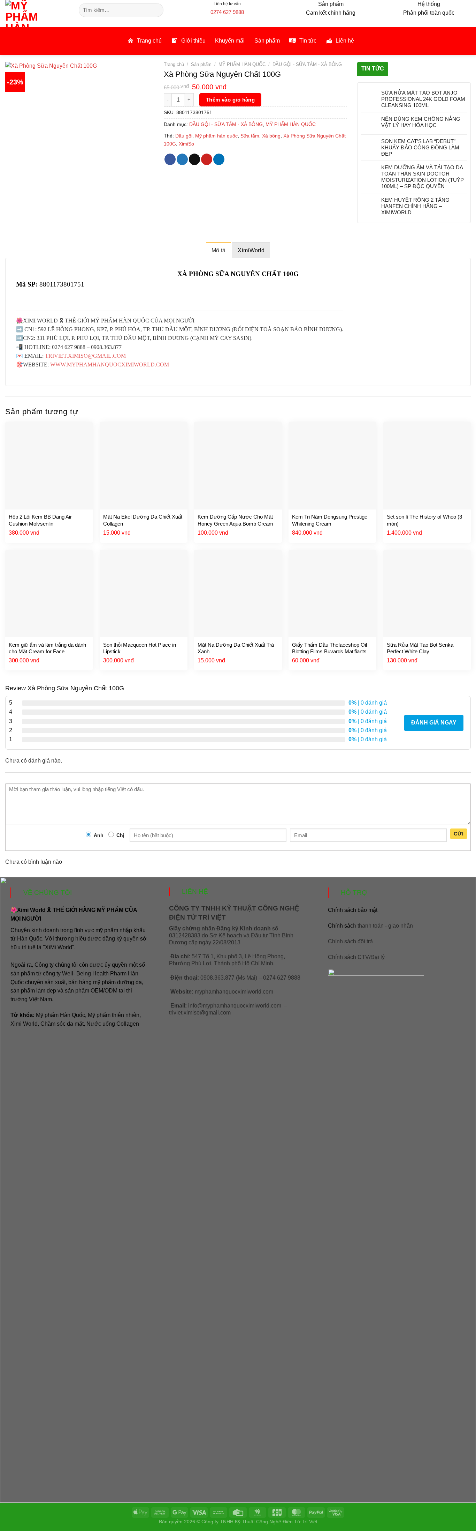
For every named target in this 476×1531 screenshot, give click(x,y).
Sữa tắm (249, 136)
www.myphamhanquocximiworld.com (109, 364)
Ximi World (24, 1024)
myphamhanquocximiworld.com (234, 992)
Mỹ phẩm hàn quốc (216, 136)
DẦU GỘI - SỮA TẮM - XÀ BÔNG (307, 64)
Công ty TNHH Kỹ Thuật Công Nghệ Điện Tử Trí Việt (259, 1521)
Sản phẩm (201, 64)
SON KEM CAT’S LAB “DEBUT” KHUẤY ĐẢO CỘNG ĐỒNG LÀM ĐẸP (420, 147)
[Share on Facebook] (170, 159)
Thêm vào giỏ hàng (230, 100)
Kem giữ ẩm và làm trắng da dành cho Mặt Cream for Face (47, 648)
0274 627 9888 (227, 12)
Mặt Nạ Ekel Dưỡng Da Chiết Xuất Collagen (142, 520)
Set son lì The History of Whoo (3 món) (424, 520)
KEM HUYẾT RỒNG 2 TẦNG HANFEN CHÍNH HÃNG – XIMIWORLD (415, 206)
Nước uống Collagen (112, 1024)
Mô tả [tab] (219, 250)
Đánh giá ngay (433, 723)
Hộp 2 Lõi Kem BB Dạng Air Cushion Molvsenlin (40, 520)
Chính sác (370, 926)
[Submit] (157, 10)
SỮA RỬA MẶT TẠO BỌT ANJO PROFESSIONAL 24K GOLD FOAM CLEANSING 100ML (423, 99)
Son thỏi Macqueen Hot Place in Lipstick (139, 648)
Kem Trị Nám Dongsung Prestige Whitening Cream (329, 520)
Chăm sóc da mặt (62, 1024)
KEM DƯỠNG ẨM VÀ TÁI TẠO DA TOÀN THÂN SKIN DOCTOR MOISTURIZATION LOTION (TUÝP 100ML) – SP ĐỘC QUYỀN (422, 176)
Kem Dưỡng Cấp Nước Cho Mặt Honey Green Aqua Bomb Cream (235, 520)
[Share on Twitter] (182, 159)
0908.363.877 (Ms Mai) (228, 978)
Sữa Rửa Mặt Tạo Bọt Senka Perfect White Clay (420, 648)
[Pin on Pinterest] (206, 159)
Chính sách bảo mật (352, 910)
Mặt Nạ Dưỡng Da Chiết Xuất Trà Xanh (236, 648)
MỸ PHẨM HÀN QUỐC (242, 64)
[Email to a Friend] (194, 159)
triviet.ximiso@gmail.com (85, 356)
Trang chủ (174, 64)
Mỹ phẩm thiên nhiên (113, 1015)
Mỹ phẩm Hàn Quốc (60, 1015)
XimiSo (186, 144)
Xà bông (271, 136)
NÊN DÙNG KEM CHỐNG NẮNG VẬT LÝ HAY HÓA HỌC (420, 122)
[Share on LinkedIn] (218, 159)
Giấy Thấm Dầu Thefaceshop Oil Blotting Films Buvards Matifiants (329, 648)
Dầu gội (183, 136)
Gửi (458, 834)
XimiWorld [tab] (251, 250)
